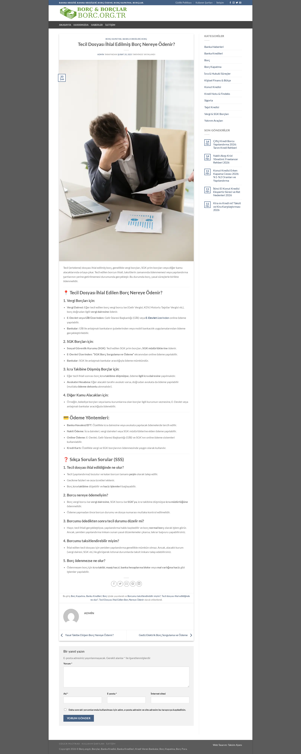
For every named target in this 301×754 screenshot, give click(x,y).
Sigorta (208, 100)
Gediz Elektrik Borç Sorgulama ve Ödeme (163, 635)
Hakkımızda (81, 24)
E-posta (112, 693)
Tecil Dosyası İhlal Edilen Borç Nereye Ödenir (121, 599)
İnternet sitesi (158, 693)
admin (100, 54)
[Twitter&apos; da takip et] (237, 3)
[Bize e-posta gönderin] (240, 3)
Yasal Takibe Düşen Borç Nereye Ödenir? (89, 635)
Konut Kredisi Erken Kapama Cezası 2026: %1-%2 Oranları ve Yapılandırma (226, 175)
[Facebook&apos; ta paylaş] (114, 584)
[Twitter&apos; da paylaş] (120, 584)
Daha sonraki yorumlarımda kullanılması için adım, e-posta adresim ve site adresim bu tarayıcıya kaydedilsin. (127, 709)
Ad (65, 693)
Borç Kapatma (114, 39)
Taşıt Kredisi (211, 107)
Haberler (97, 24)
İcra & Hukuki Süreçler (217, 73)
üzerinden (157, 317)
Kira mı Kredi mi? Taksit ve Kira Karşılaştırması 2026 (227, 206)
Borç (144, 39)
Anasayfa (65, 24)
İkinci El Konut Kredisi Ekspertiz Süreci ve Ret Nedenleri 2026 (226, 192)
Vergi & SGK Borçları (216, 113)
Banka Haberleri (214, 46)
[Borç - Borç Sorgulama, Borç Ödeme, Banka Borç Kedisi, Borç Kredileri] (93, 13)
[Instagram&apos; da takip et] (234, 3)
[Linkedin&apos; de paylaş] (139, 584)
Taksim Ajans (235, 744)
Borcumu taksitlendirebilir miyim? (144, 596)
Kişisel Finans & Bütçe (217, 80)
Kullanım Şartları (204, 2)
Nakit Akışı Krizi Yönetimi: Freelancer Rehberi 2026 (225, 159)
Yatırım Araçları (213, 120)
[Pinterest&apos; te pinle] (133, 584)
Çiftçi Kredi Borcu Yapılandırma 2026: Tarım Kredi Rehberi (225, 144)
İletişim (220, 2)
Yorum (67, 663)
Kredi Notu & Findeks (217, 93)
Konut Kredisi (212, 87)
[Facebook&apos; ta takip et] (230, 3)
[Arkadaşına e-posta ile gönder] (126, 584)
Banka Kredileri (132, 39)
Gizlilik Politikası (183, 2)
